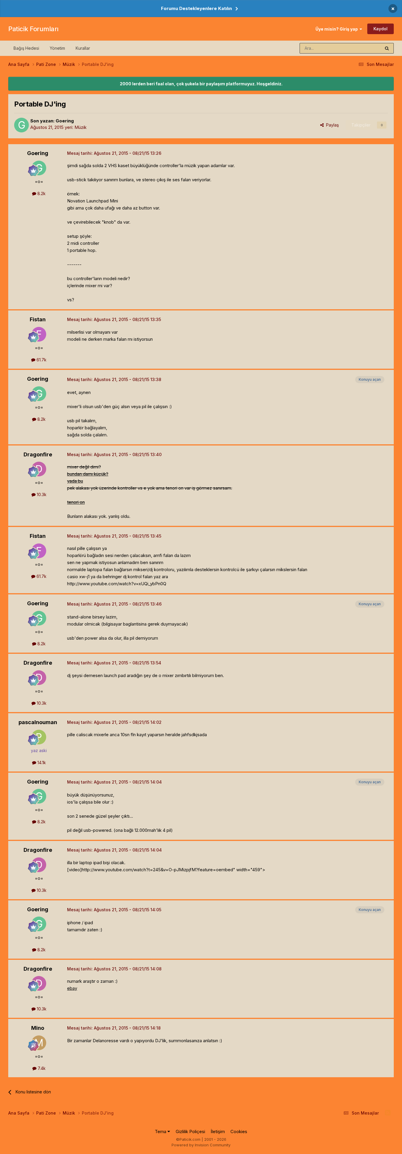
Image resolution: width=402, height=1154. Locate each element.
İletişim (218, 1131)
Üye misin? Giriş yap (337, 28)
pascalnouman (38, 722)
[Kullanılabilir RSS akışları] (388, 1113)
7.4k (41, 1068)
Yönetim (57, 48)
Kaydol (380, 28)
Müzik (80, 127)
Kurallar (83, 48)
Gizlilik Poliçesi (190, 1131)
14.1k (41, 762)
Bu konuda (363, 48)
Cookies (238, 1131)
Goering (65, 121)
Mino (37, 1028)
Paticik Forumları (33, 29)
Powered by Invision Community (201, 1145)
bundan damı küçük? (87, 474)
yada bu (75, 481)
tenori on (76, 502)
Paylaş (331, 124)
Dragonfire (38, 454)
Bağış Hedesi (26, 48)
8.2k (41, 193)
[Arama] (386, 48)
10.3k (41, 494)
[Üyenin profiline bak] (21, 125)
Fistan (38, 319)
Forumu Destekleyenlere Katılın (196, 8)
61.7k (40, 359)
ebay (72, 988)
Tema (161, 1131)
